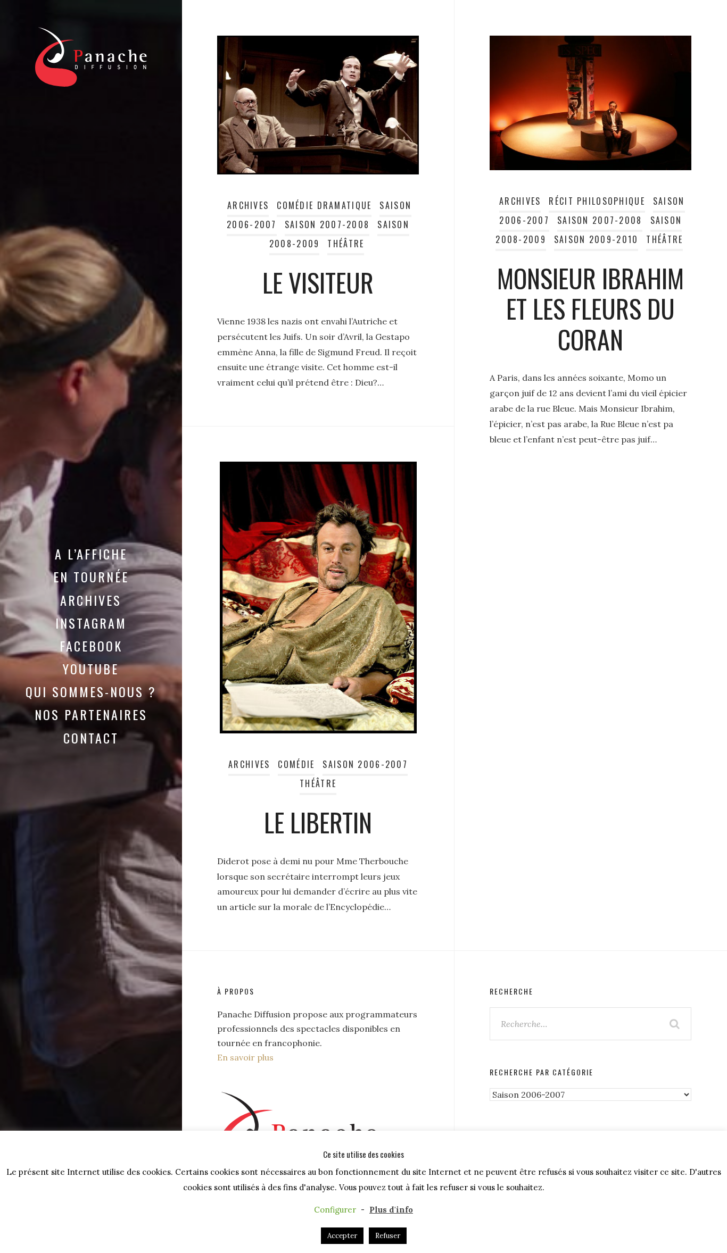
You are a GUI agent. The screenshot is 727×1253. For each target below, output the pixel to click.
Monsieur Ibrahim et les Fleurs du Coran (590, 308)
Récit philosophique (597, 201)
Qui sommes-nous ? (91, 691)
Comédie (296, 764)
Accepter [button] (342, 1235)
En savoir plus (245, 1057)
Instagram (91, 622)
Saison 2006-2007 (365, 764)
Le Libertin (318, 822)
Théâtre (345, 243)
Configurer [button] (335, 1210)
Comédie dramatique (324, 205)
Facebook (91, 645)
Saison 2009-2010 (596, 239)
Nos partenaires (91, 714)
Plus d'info (391, 1210)
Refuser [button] (387, 1235)
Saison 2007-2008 (327, 224)
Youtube (91, 668)
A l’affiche (91, 553)
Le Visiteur (318, 282)
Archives (90, 599)
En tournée (91, 576)
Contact (91, 737)
